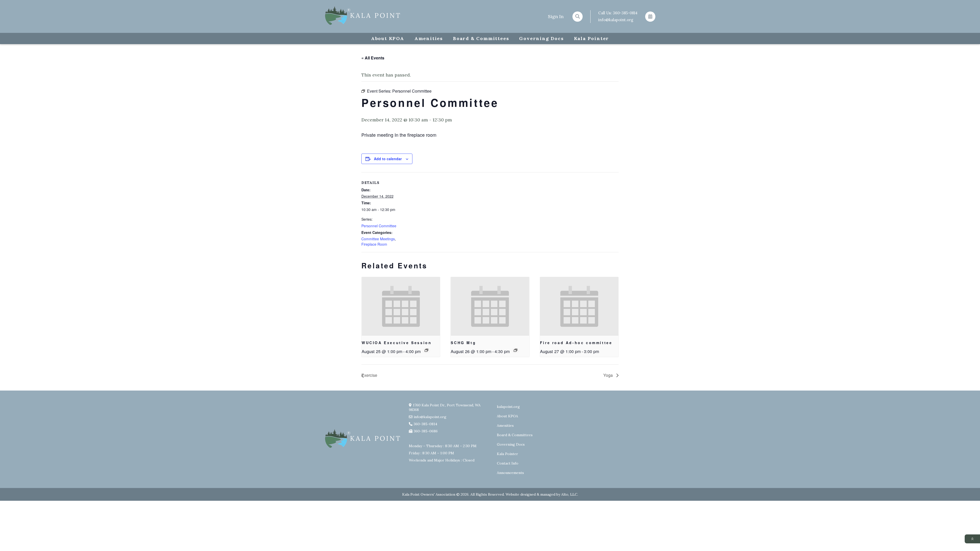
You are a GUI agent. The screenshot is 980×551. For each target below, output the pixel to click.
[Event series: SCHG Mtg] (515, 350)
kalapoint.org (508, 406)
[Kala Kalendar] (650, 16)
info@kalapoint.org (615, 19)
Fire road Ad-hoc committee (576, 342)
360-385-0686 (426, 431)
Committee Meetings (378, 238)
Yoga (608, 375)
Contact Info (507, 463)
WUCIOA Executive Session (397, 342)
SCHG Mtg (463, 342)
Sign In (556, 16)
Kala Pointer (591, 38)
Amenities (428, 38)
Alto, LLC (569, 494)
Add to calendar (388, 158)
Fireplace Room (374, 244)
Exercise (369, 375)
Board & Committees (481, 38)
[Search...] (577, 16)
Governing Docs (541, 38)
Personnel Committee (378, 225)
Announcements (510, 472)
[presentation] (401, 306)
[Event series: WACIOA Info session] (426, 350)
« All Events (372, 58)
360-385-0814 (625, 12)
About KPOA (387, 38)
